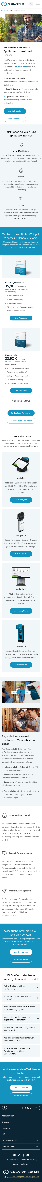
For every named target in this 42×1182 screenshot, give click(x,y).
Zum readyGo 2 (8, 510)
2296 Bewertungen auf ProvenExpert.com (24, 1177)
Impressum (14, 1160)
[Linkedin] (14, 1156)
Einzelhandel (4, 10)
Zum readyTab (7, 453)
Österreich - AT (32, 1108)
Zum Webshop (21, 318)
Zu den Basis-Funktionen (21, 413)
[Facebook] (23, 1156)
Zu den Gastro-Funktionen (21, 421)
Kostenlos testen (15, 119)
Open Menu (38, 4)
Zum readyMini (8, 621)
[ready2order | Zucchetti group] (21, 1172)
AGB (6, 1160)
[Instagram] (18, 1156)
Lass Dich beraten (15, 111)
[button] (21, 987)
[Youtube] (27, 1156)
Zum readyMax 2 (8, 564)
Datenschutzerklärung (29, 1160)
